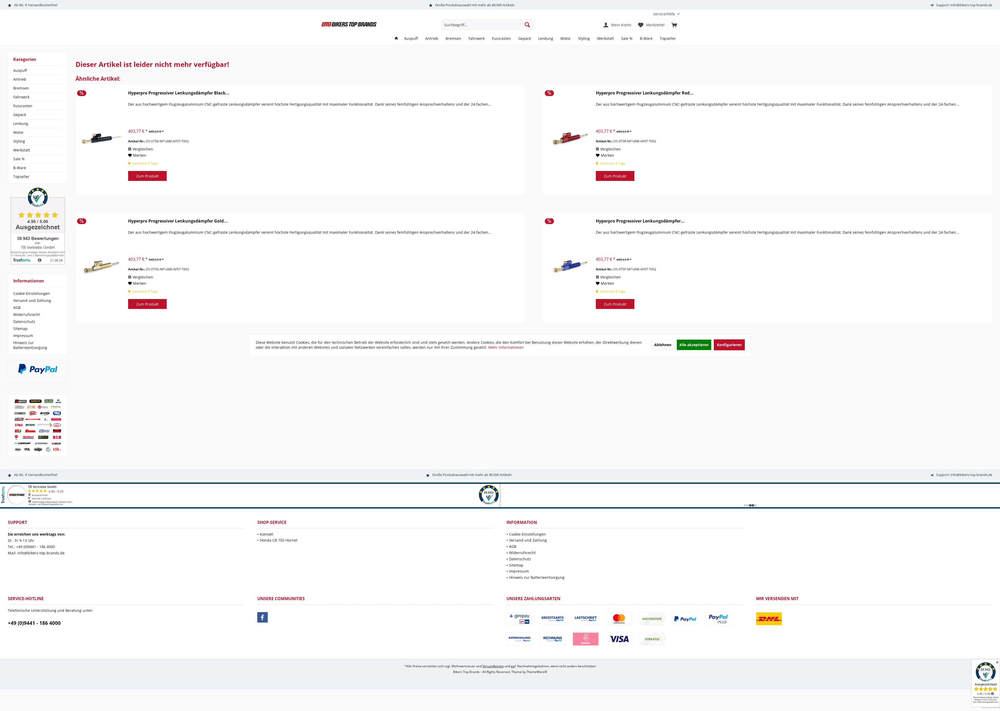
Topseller (21, 176)
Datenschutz (24, 321)
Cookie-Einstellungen (31, 293)
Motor (18, 132)
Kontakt (266, 534)
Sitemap (20, 328)
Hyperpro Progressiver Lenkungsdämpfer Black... (178, 93)
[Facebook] (262, 617)
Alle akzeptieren (694, 344)
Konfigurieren (729, 344)
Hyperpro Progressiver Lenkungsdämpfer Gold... (178, 221)
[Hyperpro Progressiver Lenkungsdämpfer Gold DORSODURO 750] (101, 267)
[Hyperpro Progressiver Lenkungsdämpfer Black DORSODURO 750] (101, 139)
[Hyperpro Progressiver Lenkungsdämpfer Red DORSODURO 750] (568, 139)
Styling (19, 141)
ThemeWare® (537, 672)
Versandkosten (493, 666)
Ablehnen (662, 344)
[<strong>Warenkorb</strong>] (674, 25)
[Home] (396, 38)
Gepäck (19, 114)
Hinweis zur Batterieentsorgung (30, 345)
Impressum (23, 335)
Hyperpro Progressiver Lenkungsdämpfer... (640, 221)
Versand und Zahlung (32, 300)
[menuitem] (664, 14)
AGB (17, 307)
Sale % (19, 158)
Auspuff (20, 70)
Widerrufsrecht (26, 314)
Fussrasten (22, 105)
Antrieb (19, 79)
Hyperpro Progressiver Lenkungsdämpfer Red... (644, 93)
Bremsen (21, 88)
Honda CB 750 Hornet (278, 540)
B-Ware (19, 167)
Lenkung (20, 123)
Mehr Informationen (506, 347)
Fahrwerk (21, 96)
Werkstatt (21, 150)
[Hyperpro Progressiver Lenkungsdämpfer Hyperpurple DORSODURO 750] (568, 267)
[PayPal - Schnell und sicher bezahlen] (37, 369)
